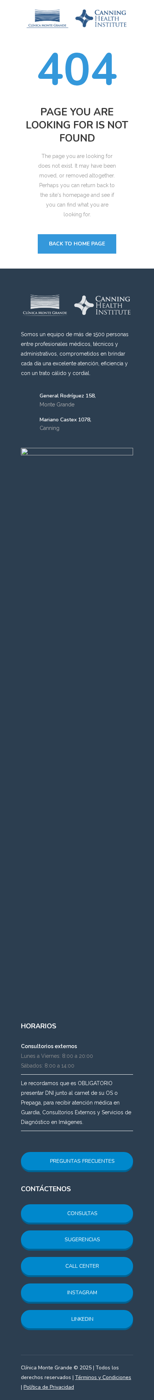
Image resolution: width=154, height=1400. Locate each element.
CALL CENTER (81, 1266)
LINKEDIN (81, 1319)
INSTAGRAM (81, 1292)
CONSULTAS (82, 1213)
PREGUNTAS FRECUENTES (82, 1161)
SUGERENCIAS (81, 1239)
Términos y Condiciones (103, 1377)
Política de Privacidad (49, 1387)
